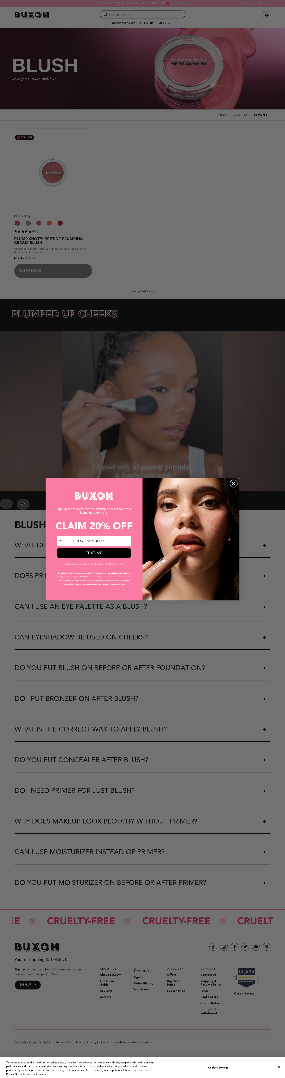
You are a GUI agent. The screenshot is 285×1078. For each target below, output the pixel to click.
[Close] (279, 1067)
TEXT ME (94, 553)
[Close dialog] (233, 483)
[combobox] (64, 541)
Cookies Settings (218, 1068)
